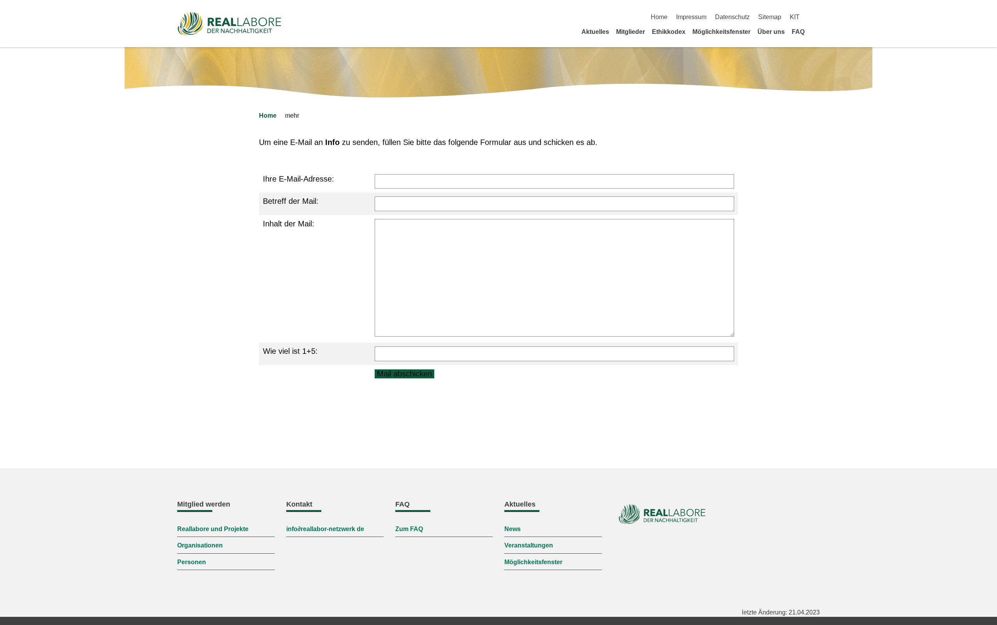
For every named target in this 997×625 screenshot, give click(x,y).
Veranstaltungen (528, 545)
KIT (795, 17)
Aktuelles (595, 31)
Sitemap (769, 17)
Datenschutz (732, 17)
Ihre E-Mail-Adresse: (298, 179)
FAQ (798, 31)
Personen (191, 562)
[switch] (817, 17)
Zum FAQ (409, 529)
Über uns (771, 31)
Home (659, 17)
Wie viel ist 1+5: (290, 351)
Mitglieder (630, 31)
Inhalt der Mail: (288, 223)
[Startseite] (817, 31)
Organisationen (200, 545)
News (512, 529)
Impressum (691, 17)
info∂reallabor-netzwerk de (325, 529)
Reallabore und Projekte (212, 529)
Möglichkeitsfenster (721, 31)
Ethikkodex (668, 31)
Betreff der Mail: (291, 201)
